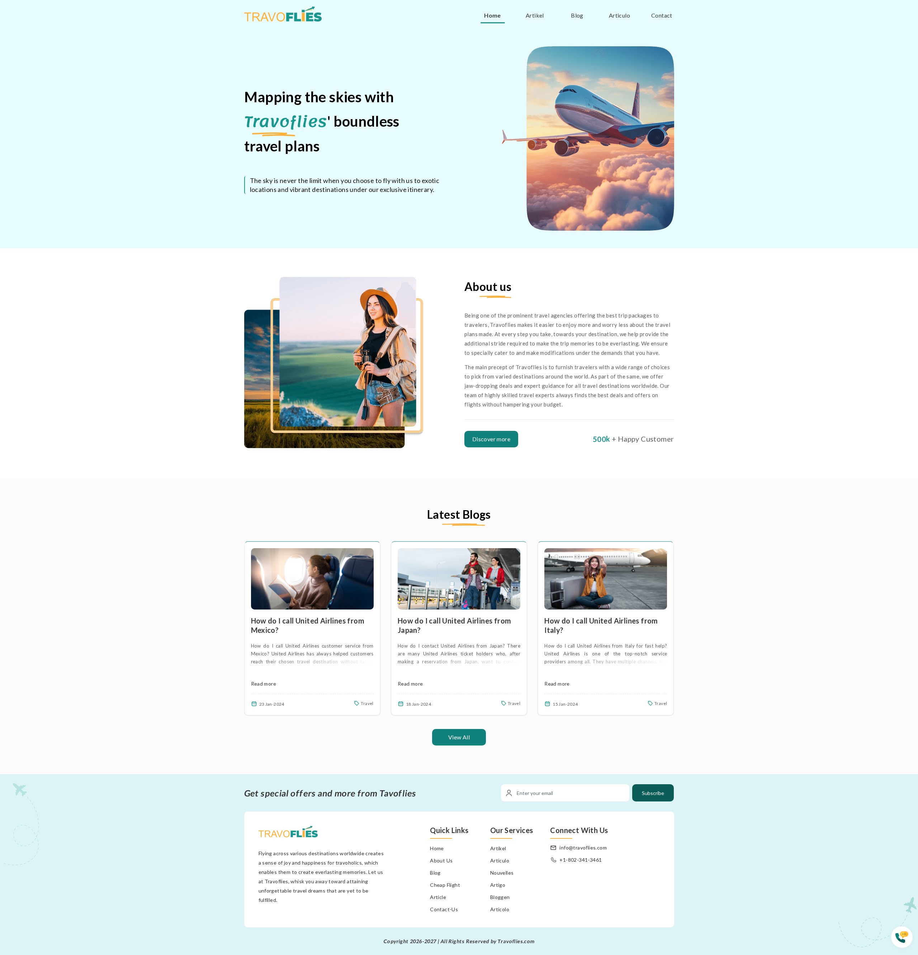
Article (438, 897)
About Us (441, 860)
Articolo (499, 909)
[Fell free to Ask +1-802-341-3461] (904, 940)
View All (459, 737)
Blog (577, 15)
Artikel (535, 15)
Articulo (619, 15)
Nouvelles (502, 873)
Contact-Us (444, 909)
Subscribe (653, 793)
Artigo (497, 885)
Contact (661, 15)
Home (492, 15)
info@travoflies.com (583, 848)
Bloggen (500, 897)
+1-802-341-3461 (580, 860)
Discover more (491, 439)
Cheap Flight (445, 885)
